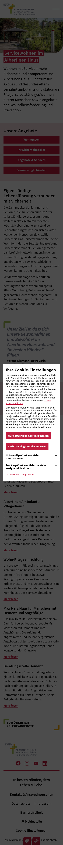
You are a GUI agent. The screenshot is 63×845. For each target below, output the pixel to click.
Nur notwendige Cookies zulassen (28, 435)
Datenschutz (12, 474)
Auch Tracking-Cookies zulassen (27, 446)
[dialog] (31, 422)
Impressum (28, 474)
